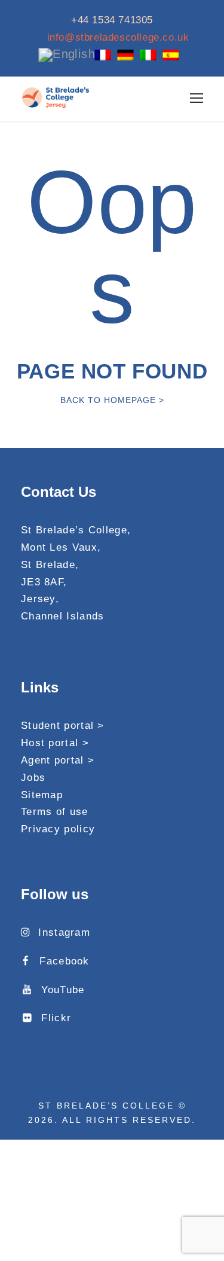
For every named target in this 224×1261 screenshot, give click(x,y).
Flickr (56, 1018)
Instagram (64, 932)
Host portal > (55, 743)
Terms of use (54, 811)
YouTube (62, 990)
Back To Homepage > (112, 400)
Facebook (64, 961)
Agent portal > (57, 760)
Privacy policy (58, 829)
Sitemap (42, 795)
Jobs (33, 777)
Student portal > (63, 725)
